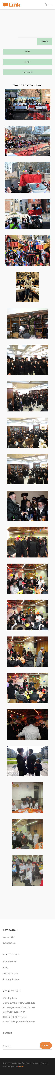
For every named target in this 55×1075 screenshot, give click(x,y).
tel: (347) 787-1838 (14, 1012)
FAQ (5, 967)
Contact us (9, 942)
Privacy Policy (11, 979)
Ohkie (20, 1066)
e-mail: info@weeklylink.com (19, 1021)
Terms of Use (10, 973)
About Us (8, 937)
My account (10, 961)
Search (44, 41)
